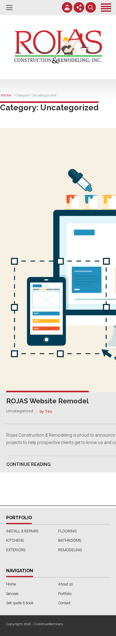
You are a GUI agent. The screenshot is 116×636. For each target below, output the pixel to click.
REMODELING (70, 550)
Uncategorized (19, 411)
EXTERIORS (15, 550)
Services (12, 594)
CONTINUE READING (28, 464)
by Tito (46, 412)
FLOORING (67, 531)
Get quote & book (19, 603)
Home (6, 95)
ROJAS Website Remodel (47, 401)
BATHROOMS (69, 540)
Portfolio (64, 594)
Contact (64, 603)
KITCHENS (15, 540)
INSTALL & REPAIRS (22, 531)
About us (65, 584)
